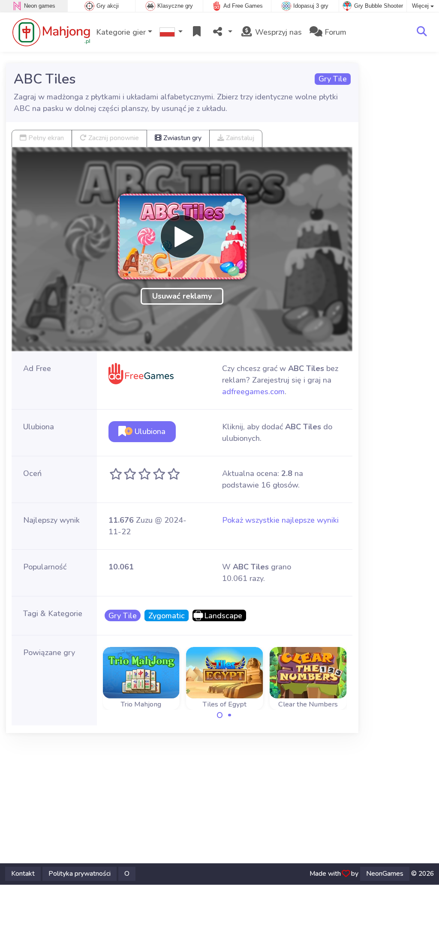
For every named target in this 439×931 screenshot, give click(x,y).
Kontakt (23, 873)
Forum (334, 32)
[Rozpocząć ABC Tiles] (182, 236)
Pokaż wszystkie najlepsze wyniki (280, 520)
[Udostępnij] (221, 32)
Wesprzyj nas (277, 32)
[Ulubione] (196, 32)
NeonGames (384, 873)
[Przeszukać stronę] (422, 32)
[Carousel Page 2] (229, 715)
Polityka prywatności (79, 873)
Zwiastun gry (181, 138)
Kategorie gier (121, 32)
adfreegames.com (253, 391)
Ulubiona (148, 431)
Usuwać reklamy (182, 296)
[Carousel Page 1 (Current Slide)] (220, 715)
